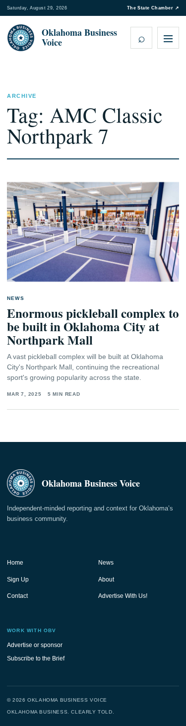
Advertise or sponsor (34, 645)
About (106, 579)
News (106, 562)
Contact (17, 595)
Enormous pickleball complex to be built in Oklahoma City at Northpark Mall (93, 326)
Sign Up (18, 579)
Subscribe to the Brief (35, 658)
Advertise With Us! (122, 595)
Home (15, 562)
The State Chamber (153, 7)
